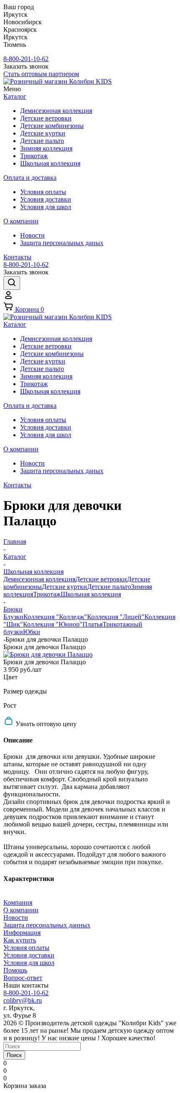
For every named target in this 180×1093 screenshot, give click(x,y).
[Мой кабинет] (8, 297)
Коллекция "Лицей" (115, 616)
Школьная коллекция (91, 594)
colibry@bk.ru (22, 1000)
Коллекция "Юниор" (52, 624)
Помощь (15, 970)
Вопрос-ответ (22, 977)
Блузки (13, 616)
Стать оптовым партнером (41, 73)
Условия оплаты (26, 947)
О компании (21, 910)
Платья (92, 624)
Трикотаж (47, 594)
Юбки (31, 631)
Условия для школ (28, 962)
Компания (17, 902)
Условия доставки (28, 955)
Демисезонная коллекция (39, 579)
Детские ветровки (101, 579)
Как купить (19, 940)
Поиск (14, 1055)
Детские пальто (109, 586)
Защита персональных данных (46, 925)
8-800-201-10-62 (26, 58)
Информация (22, 932)
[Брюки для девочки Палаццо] (48, 654)
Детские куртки (64, 586)
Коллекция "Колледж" (55, 616)
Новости (15, 917)
